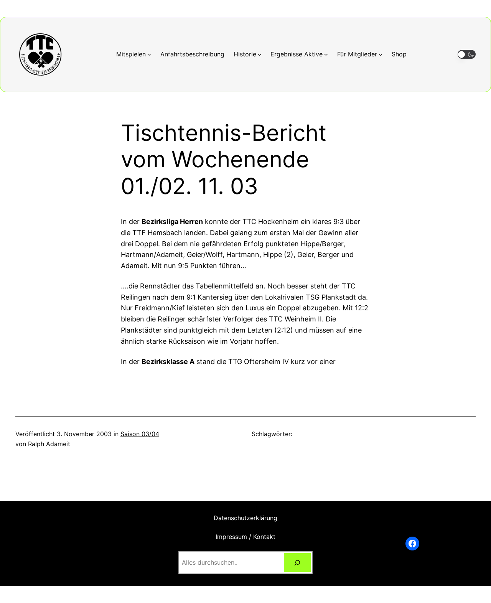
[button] (467, 54)
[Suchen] (297, 562)
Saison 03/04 (139, 434)
